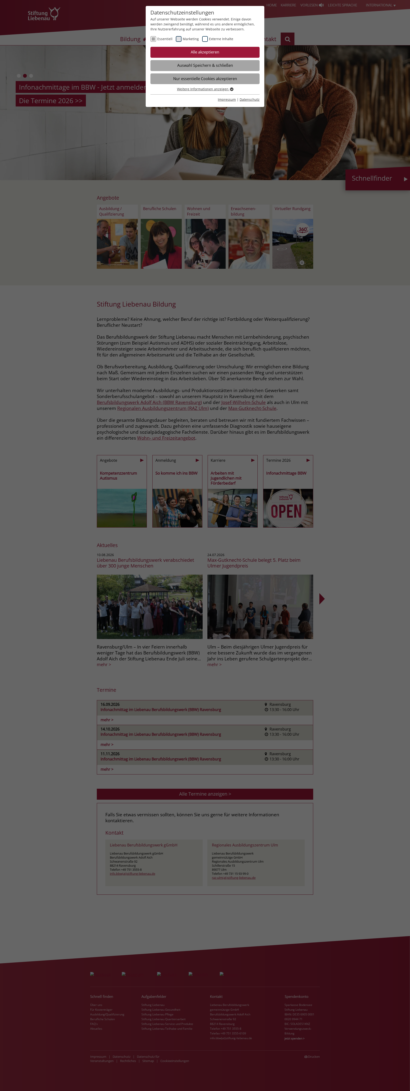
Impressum (227, 99)
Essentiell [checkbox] (164, 39)
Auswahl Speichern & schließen (205, 65)
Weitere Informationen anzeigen (203, 89)
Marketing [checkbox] (191, 39)
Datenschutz (250, 99)
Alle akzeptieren (205, 52)
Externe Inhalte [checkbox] (221, 39)
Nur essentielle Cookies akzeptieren (205, 78)
